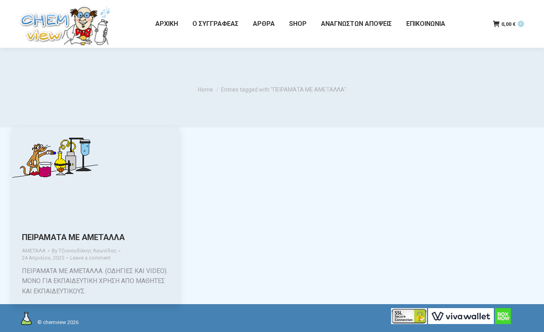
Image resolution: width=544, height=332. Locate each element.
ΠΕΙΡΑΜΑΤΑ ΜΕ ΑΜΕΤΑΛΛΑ (73, 237)
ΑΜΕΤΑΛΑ (34, 251)
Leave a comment (90, 258)
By (84, 251)
